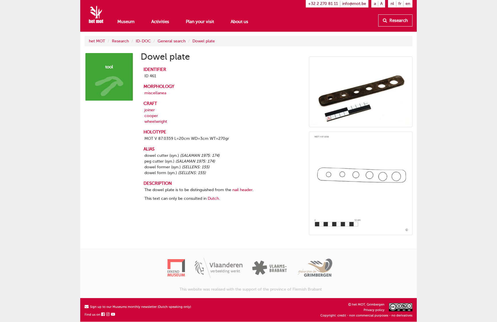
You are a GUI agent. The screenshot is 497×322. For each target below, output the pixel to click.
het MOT (97, 41)
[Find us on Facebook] (103, 315)
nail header (242, 190)
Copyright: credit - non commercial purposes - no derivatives (366, 315)
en (408, 3)
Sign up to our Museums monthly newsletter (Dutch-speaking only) (140, 307)
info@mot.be (354, 3)
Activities (160, 21)
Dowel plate (203, 41)
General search (172, 41)
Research (398, 20)
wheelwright (155, 121)
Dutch (213, 198)
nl (392, 3)
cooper (151, 116)
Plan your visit (200, 21)
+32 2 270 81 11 (323, 3)
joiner (149, 110)
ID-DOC (143, 41)
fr (399, 3)
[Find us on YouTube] (113, 315)
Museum (126, 21)
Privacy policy (374, 310)
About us (239, 21)
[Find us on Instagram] (108, 315)
